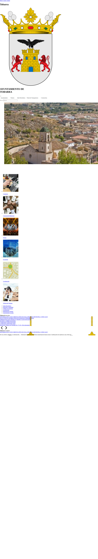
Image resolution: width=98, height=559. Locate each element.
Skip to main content (5, 0)
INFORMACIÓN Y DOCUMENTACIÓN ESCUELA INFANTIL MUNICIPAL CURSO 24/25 (24, 316)
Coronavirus (44, 98)
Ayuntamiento (4, 98)
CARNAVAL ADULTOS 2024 (8, 322)
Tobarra (12, 98)
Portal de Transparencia (32, 98)
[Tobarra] (30, 85)
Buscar (1, 100)
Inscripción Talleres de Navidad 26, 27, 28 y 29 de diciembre (15, 325)
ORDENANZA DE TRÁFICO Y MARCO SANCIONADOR (15, 319)
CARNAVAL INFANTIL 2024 (7, 323)
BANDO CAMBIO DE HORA (8, 321)
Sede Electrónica (21, 98)
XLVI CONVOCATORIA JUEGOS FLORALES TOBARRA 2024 (17, 318)
